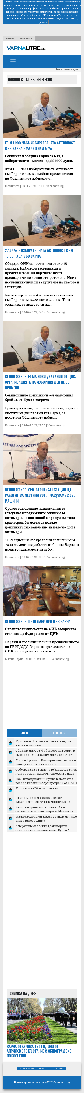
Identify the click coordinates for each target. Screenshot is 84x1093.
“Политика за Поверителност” (59, 15)
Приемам (42, 22)
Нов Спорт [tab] (60, 733)
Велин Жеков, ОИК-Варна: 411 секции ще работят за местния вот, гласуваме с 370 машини (40, 495)
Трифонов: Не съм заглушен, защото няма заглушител (43, 743)
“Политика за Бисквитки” (20, 18)
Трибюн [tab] (24, 733)
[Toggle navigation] (13, 61)
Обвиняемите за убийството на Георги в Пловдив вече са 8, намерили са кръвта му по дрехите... (45, 754)
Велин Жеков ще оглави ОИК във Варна (38, 621)
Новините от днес (67, 69)
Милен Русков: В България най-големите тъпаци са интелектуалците (46, 762)
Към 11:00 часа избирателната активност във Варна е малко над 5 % (40, 145)
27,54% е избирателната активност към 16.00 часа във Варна (39, 253)
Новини (10, 38)
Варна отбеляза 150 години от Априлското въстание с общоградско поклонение (39, 1051)
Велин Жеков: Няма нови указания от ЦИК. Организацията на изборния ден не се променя (40, 382)
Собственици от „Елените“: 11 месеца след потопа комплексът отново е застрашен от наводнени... (46, 773)
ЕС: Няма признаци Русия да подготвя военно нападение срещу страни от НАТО (46, 780)
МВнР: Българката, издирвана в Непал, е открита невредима (46, 818)
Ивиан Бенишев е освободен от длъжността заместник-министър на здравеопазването (42, 801)
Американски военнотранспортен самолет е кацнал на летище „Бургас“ (42, 827)
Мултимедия (26, 38)
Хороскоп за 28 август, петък (36, 788)
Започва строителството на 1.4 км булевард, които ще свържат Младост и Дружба (44, 811)
